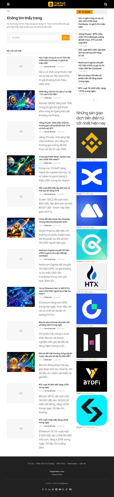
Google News (55, 471)
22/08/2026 (61, 67)
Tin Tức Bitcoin (49, 67)
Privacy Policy (57, 474)
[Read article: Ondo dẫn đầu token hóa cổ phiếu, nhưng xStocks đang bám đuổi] (21, 228)
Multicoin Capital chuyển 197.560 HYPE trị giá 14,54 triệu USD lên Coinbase (54, 253)
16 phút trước (84, 30)
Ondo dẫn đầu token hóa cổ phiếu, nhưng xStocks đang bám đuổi (54, 220)
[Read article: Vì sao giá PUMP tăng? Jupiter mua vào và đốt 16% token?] (21, 165)
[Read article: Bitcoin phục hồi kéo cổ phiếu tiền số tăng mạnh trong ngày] (21, 331)
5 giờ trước (83, 94)
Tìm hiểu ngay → (91, 159)
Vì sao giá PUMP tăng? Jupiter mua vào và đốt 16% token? (54, 158)
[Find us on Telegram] (56, 489)
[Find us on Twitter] (46, 489)
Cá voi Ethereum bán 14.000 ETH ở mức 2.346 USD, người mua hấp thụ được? (55, 291)
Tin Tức (31, 463)
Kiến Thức (61, 463)
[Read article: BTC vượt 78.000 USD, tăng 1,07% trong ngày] (21, 393)
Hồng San (47, 98)
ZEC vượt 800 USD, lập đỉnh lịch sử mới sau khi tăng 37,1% (54, 189)
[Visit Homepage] (57, 4)
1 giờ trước (83, 46)
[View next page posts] (94, 100)
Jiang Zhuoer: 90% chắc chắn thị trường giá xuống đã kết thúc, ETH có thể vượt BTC (54, 125)
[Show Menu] (8, 4)
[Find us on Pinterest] (53, 489)
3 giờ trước (83, 71)
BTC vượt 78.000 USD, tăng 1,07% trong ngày (92, 90)
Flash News (72, 463)
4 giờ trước (83, 84)
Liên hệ (82, 463)
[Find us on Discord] (70, 489)
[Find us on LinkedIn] (49, 489)
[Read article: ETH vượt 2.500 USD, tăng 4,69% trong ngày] (21, 428)
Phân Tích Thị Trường (45, 463)
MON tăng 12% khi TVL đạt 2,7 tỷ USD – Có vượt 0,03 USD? (55, 93)
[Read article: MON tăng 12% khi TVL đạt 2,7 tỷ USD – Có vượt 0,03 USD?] (21, 100)
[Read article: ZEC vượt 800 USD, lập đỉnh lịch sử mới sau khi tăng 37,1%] (21, 197)
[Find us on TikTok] (67, 489)
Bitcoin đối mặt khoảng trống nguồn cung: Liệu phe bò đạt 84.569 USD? (55, 354)
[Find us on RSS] (63, 489)
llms (62, 471)
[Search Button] (105, 4)
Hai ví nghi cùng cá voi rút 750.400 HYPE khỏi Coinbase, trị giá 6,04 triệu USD (54, 60)
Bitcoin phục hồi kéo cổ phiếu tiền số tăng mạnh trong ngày (54, 323)
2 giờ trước (83, 59)
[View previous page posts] (89, 100)
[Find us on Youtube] (60, 489)
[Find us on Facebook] (43, 489)
